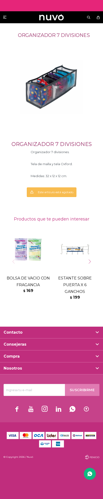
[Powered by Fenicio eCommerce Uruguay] (92, 457)
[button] (88, 17)
